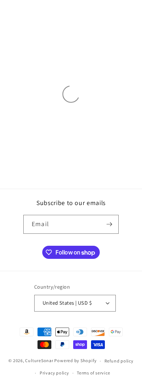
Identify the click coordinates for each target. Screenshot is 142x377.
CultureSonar (39, 361)
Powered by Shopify (75, 361)
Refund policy (119, 361)
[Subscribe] (109, 224)
